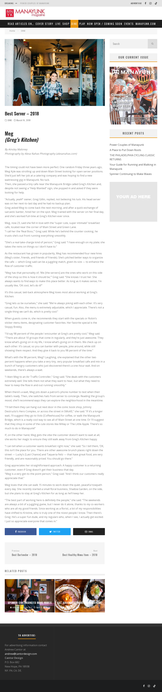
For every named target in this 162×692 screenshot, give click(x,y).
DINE (74, 24)
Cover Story (44, 24)
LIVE (58, 24)
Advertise (136, 3)
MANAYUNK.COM (146, 24)
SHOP (65, 24)
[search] (152, 44)
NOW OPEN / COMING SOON (104, 24)
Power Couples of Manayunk (34, 3)
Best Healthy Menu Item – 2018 (79, 553)
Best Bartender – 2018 (24, 553)
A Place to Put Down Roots (125, 150)
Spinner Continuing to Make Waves (131, 174)
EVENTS (129, 24)
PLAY (82, 24)
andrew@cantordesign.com (21, 654)
